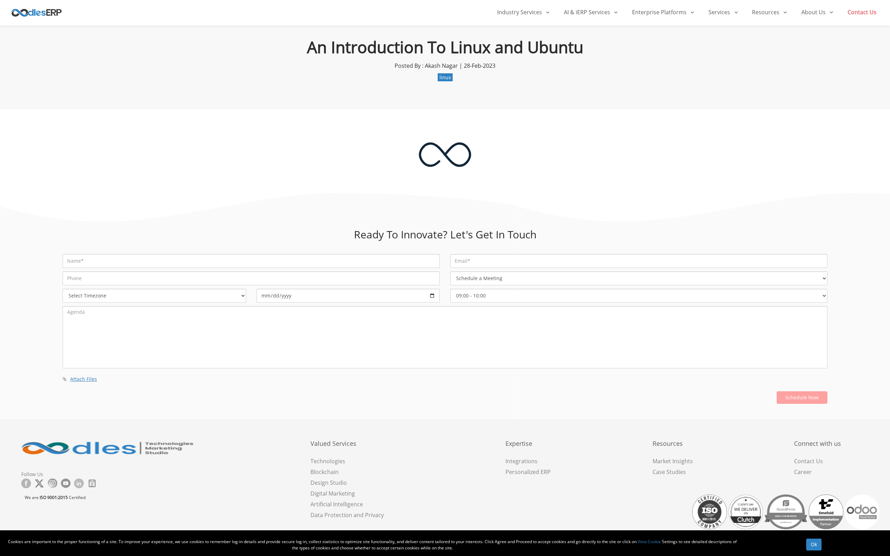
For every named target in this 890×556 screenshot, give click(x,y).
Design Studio (328, 482)
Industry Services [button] (520, 12)
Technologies (327, 461)
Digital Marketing (332, 493)
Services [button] (720, 12)
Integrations (521, 461)
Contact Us (862, 12)
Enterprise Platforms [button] (660, 12)
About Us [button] (814, 12)
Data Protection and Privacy (347, 515)
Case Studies (669, 472)
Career (803, 472)
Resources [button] (766, 12)
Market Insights (673, 461)
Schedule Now (802, 397)
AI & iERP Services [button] (588, 12)
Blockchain (324, 472)
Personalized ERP (528, 472)
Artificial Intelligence (336, 504)
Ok (814, 544)
